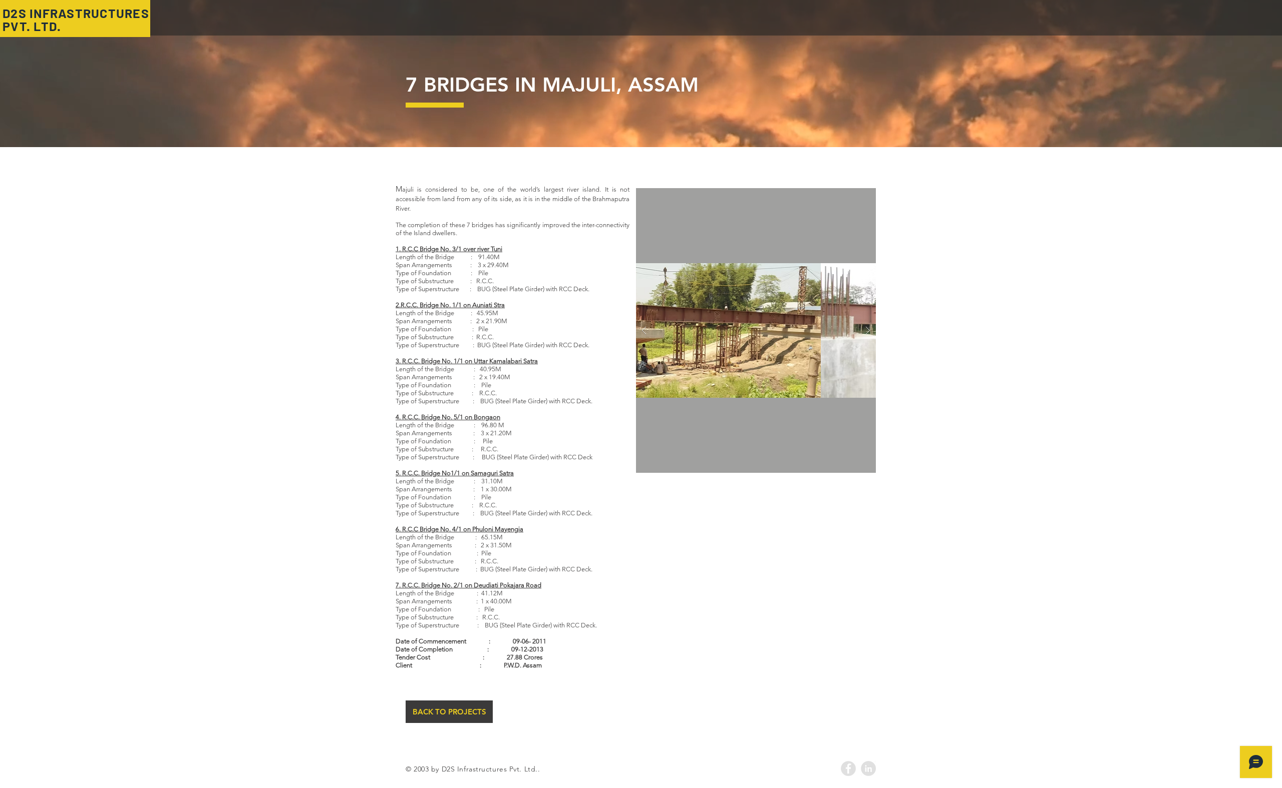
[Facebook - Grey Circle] (848, 768)
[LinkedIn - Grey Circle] (868, 768)
